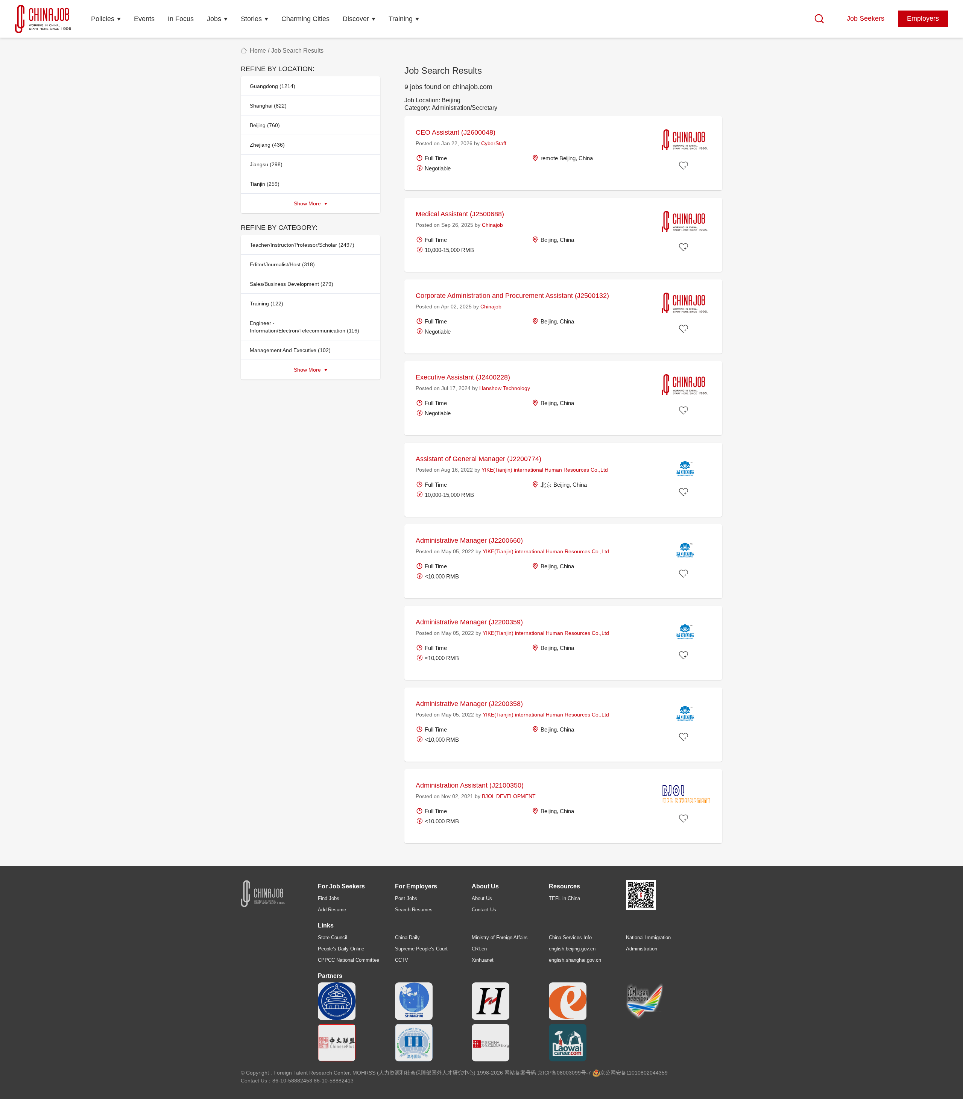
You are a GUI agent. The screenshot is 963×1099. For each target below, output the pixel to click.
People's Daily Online (341, 949)
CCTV (401, 960)
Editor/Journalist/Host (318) (282, 264)
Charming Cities (305, 19)
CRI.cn (479, 949)
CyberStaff (493, 143)
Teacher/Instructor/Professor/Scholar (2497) (302, 245)
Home (258, 50)
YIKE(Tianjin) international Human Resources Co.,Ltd (545, 470)
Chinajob (492, 225)
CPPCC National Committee (348, 960)
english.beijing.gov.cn (572, 949)
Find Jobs (328, 898)
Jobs (214, 19)
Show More (308, 203)
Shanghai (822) (268, 106)
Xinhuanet (483, 960)
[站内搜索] (819, 19)
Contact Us (484, 909)
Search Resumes (414, 909)
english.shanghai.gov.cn (575, 960)
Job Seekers (865, 18)
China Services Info (570, 937)
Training (401, 19)
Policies (102, 19)
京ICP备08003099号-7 (564, 1073)
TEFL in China (564, 898)
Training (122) (266, 304)
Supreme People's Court (421, 949)
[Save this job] (684, 166)
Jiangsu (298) (266, 164)
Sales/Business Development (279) (291, 284)
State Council (332, 937)
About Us (482, 898)
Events (144, 19)
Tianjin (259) (264, 184)
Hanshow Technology (504, 388)
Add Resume (332, 909)
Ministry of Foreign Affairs (500, 937)
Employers (923, 18)
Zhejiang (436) (267, 145)
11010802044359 (647, 1073)
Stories (251, 19)
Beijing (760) (265, 125)
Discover (356, 19)
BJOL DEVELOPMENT (509, 796)
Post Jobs (406, 898)
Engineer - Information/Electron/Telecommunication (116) (304, 327)
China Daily (407, 937)
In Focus (181, 19)
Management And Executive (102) (290, 350)
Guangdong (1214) (272, 86)
